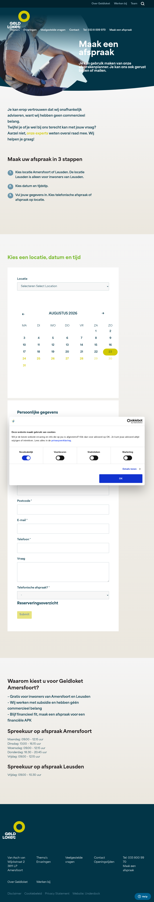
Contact (74, 30)
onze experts (37, 133)
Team (134, 4)
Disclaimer (14, 894)
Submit (24, 614)
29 (96, 359)
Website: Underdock (86, 894)
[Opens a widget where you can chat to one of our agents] (142, 897)
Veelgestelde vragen (52, 30)
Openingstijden (104, 862)
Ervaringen (30, 30)
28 (81, 359)
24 (24, 359)
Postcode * (24, 501)
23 (110, 352)
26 (53, 359)
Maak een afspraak (120, 30)
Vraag (21, 559)
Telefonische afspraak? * (33, 588)
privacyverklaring (61, 440)
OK (121, 478)
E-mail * (22, 520)
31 (24, 365)
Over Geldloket (101, 4)
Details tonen (130, 469)
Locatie (22, 279)
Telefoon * (24, 539)
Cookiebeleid (33, 894)
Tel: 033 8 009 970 (94, 30)
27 (67, 359)
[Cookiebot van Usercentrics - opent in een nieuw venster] (129, 421)
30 (110, 359)
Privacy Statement (57, 894)
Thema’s (14, 30)
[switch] (60, 457)
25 (38, 359)
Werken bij (120, 4)
